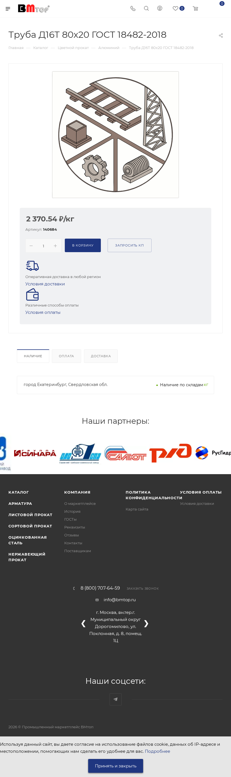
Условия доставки (45, 284)
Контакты (73, 543)
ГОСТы (70, 519)
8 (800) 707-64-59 (100, 588)
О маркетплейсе (80, 503)
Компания (77, 492)
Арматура (20, 503)
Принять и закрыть (115, 766)
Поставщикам (77, 551)
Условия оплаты (43, 312)
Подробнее (157, 751)
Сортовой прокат (30, 526)
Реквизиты (74, 527)
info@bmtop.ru (120, 599)
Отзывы (71, 535)
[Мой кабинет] (159, 9)
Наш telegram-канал (116, 699)
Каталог (18, 492)
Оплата (66, 356)
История (72, 511)
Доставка (101, 356)
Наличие (33, 356)
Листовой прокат (30, 514)
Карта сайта (137, 509)
